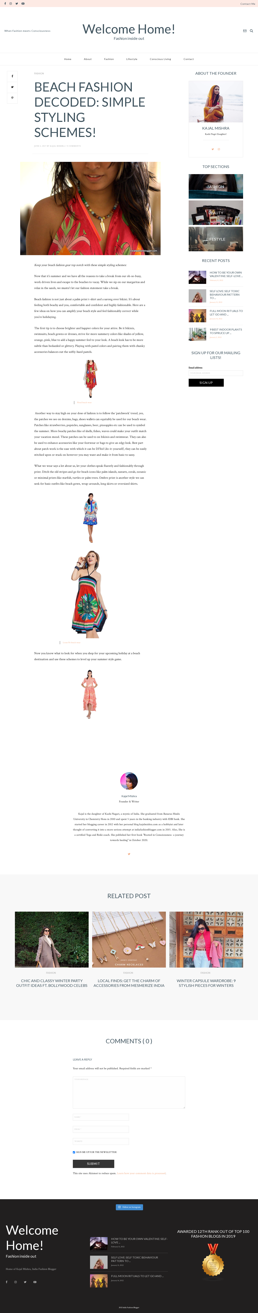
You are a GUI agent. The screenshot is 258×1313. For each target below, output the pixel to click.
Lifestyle (131, 59)
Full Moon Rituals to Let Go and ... (226, 312)
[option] (51, 955)
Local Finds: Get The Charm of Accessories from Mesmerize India (129, 983)
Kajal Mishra (57, 146)
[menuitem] (247, 4)
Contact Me (247, 4)
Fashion (109, 59)
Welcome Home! (129, 28)
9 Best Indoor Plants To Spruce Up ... (226, 331)
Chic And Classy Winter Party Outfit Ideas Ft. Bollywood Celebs (51, 983)
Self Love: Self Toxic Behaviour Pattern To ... (225, 294)
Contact (189, 59)
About (88, 59)
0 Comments (74, 146)
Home (67, 59)
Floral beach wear (84, 402)
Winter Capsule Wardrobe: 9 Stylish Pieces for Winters (206, 983)
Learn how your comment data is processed (141, 1173)
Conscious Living (160, 59)
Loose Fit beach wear (71, 642)
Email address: (196, 367)
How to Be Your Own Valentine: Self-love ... (226, 274)
